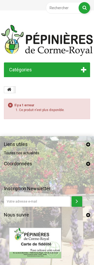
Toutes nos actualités (21, 153)
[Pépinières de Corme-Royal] (47, 40)
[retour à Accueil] (9, 90)
